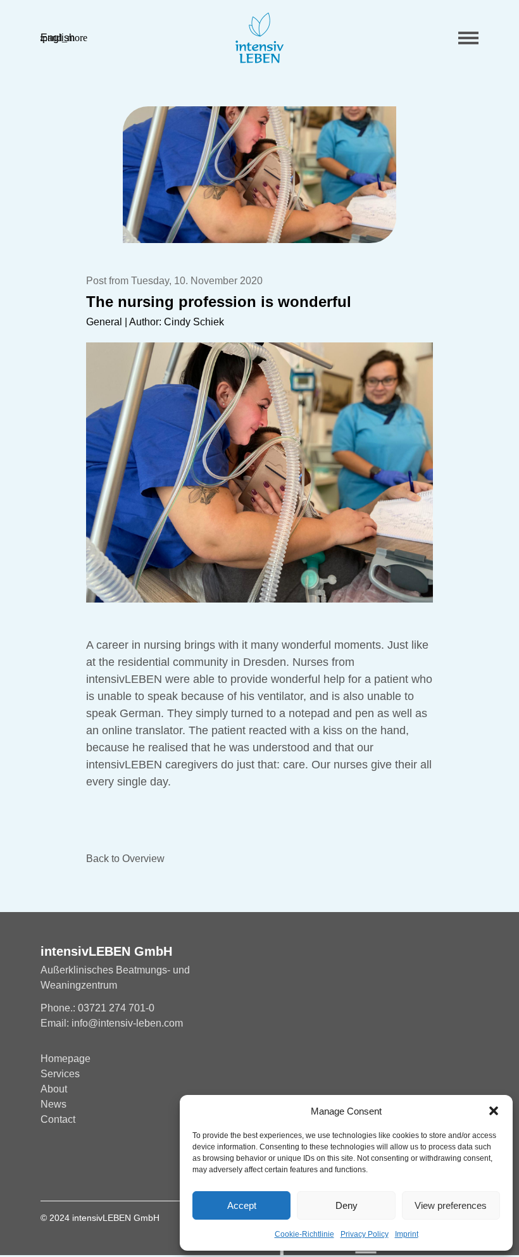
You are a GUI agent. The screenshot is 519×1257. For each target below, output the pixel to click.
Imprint (406, 1234)
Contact (58, 1119)
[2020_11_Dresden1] (259, 174)
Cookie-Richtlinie (304, 1234)
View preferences (451, 1205)
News (53, 1104)
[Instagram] (71, 1158)
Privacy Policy (365, 1234)
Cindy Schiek (194, 321)
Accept (241, 1205)
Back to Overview (125, 858)
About (54, 1089)
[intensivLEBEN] (259, 38)
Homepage (66, 1058)
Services (60, 1073)
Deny (346, 1205)
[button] (493, 1110)
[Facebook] (47, 1158)
